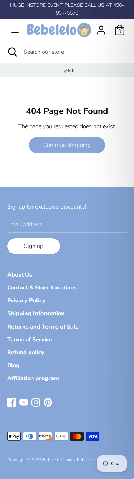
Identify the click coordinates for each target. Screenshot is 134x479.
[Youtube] (23, 402)
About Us (19, 275)
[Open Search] (11, 51)
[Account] (101, 27)
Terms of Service (29, 340)
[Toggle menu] (15, 30)
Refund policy (25, 352)
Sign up (33, 246)
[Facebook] (11, 402)
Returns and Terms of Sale (43, 327)
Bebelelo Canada (59, 460)
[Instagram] (35, 402)
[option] (67, 70)
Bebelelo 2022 (90, 460)
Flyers (67, 70)
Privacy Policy (26, 301)
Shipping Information (36, 313)
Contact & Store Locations (42, 288)
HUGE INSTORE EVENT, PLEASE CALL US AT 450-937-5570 (67, 9)
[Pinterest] (48, 402)
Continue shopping (67, 145)
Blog (13, 365)
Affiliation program (33, 378)
